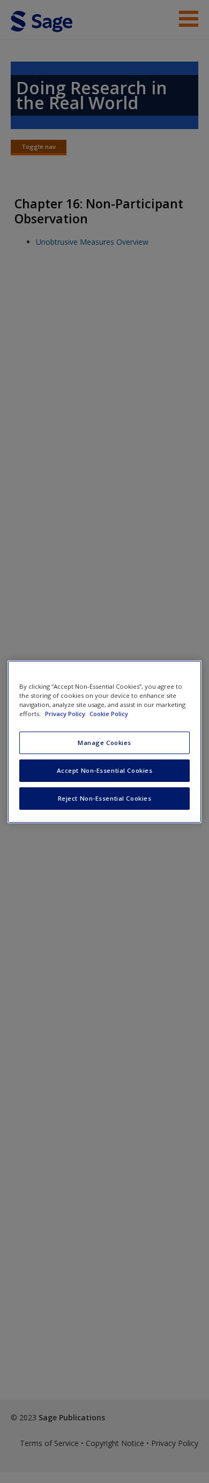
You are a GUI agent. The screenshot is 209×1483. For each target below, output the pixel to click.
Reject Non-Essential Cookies (105, 798)
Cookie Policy (108, 714)
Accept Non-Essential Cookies (105, 770)
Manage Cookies (104, 743)
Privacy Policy (66, 714)
